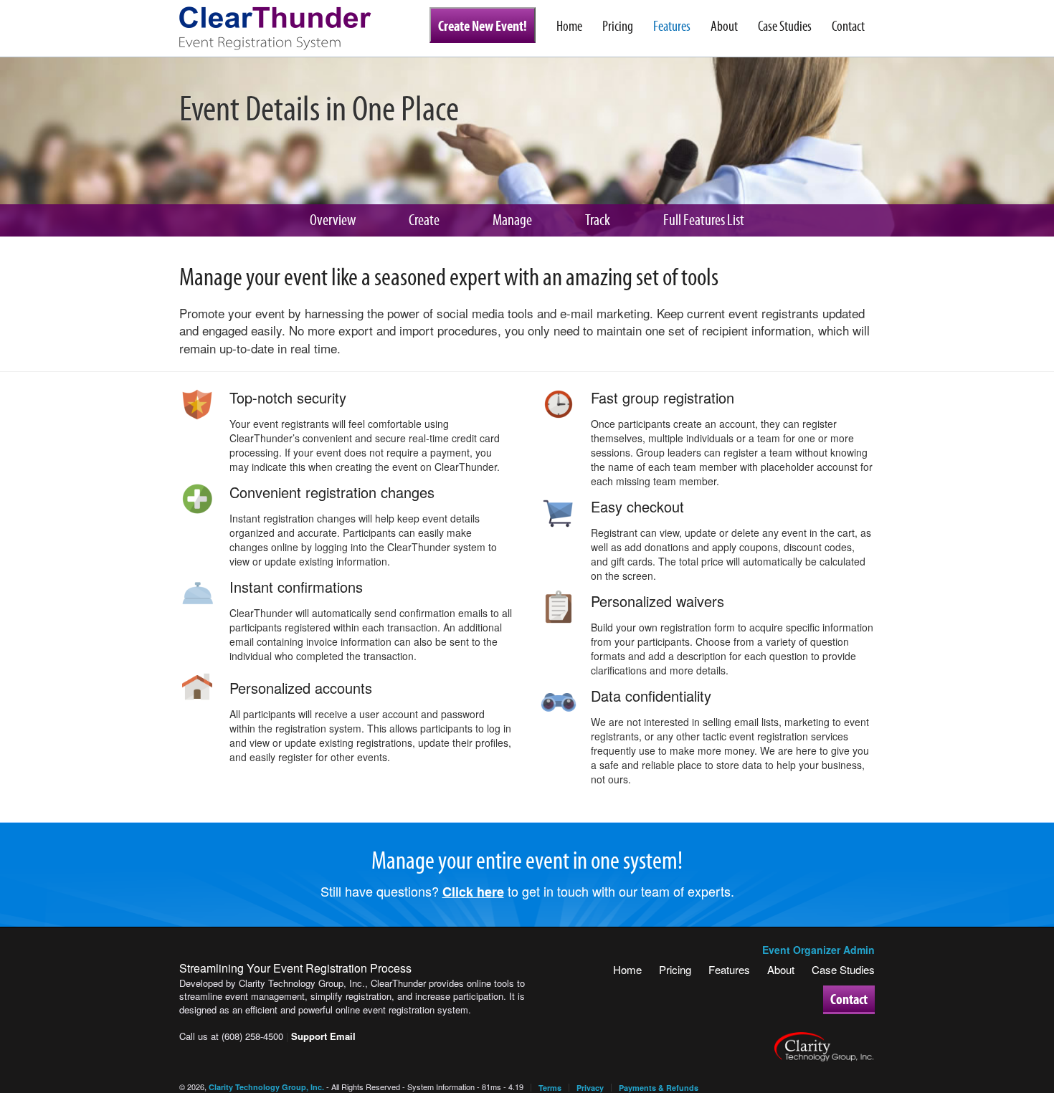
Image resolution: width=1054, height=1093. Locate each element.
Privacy (590, 1087)
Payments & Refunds (658, 1087)
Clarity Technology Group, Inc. (266, 1087)
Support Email (323, 1036)
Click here (473, 891)
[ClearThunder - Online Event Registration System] (286, 28)
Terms (549, 1087)
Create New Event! (482, 26)
